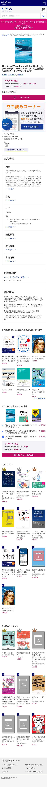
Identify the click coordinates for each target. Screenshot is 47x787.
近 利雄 (4, 75)
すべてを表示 (38, 398)
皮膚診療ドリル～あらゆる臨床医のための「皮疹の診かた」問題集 (21, 432)
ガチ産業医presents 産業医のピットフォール (21, 437)
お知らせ (5, 771)
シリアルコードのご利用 (34, 771)
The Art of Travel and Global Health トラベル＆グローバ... (21, 426)
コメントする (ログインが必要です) (16, 277)
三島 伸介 (11, 75)
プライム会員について (10, 764)
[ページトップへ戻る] (44, 784)
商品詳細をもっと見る (14, 150)
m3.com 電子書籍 (4, 34)
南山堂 (20, 75)
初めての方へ (30, 768)
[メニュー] (44, 3)
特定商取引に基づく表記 (34, 764)
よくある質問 (6, 768)
